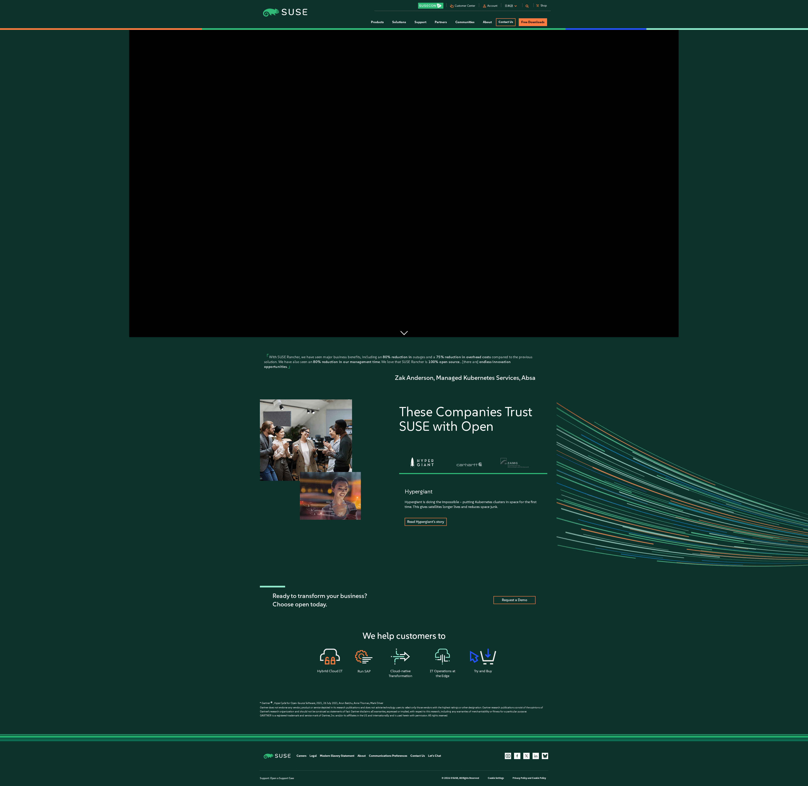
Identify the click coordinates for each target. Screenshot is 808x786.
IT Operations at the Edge (442, 673)
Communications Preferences (388, 756)
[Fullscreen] (673, 332)
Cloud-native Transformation (400, 673)
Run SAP (364, 671)
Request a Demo (514, 600)
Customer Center (465, 5)
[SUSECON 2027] (430, 6)
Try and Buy (483, 671)
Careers (301, 756)
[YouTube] (508, 756)
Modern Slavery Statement (337, 756)
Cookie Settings (496, 778)
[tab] (422, 462)
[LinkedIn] (536, 756)
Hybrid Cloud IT (330, 671)
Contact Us (505, 22)
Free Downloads (533, 22)
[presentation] (422, 462)
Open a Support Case (282, 778)
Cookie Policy (539, 778)
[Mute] (662, 332)
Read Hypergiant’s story (425, 522)
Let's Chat (434, 756)
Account (492, 5)
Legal (313, 756)
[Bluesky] (545, 756)
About (361, 756)
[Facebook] (517, 756)
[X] (526, 756)
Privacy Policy (520, 778)
